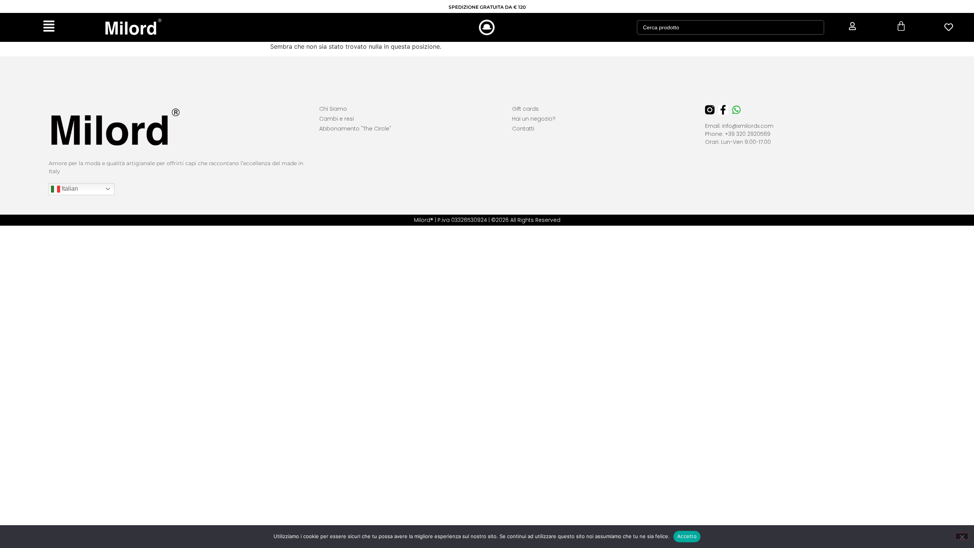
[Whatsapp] (736, 110)
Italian (69, 188)
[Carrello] (901, 26)
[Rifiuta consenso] (961, 536)
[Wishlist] (949, 27)
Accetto (687, 536)
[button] (48, 27)
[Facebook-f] (723, 110)
